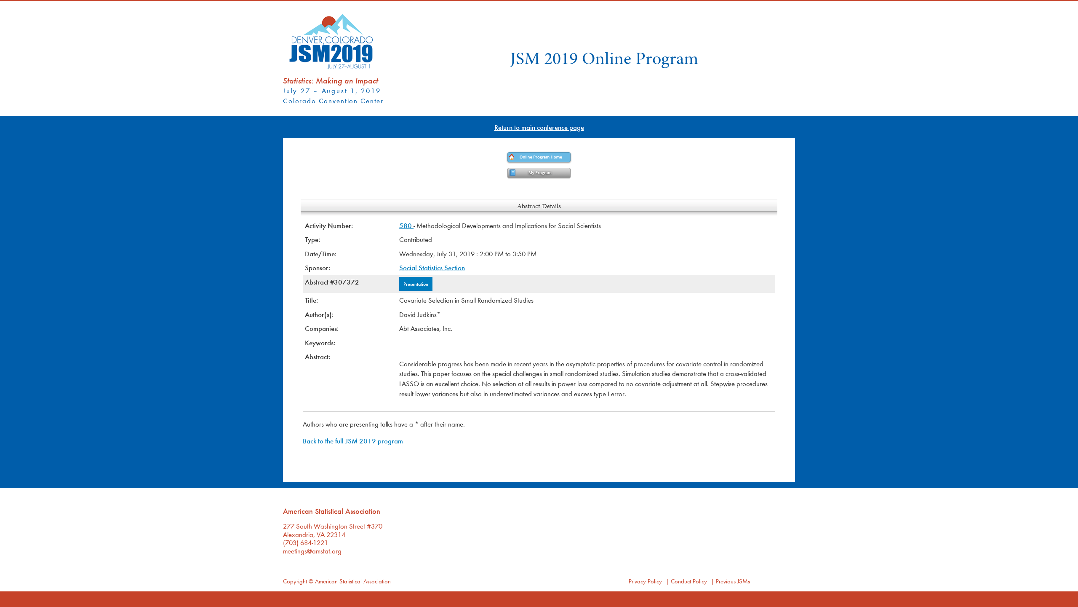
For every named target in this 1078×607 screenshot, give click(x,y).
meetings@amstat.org (312, 550)
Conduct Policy (689, 581)
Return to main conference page (539, 127)
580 (406, 225)
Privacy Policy (645, 581)
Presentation (415, 283)
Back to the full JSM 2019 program (353, 441)
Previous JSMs (733, 581)
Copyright (295, 581)
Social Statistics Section (432, 267)
